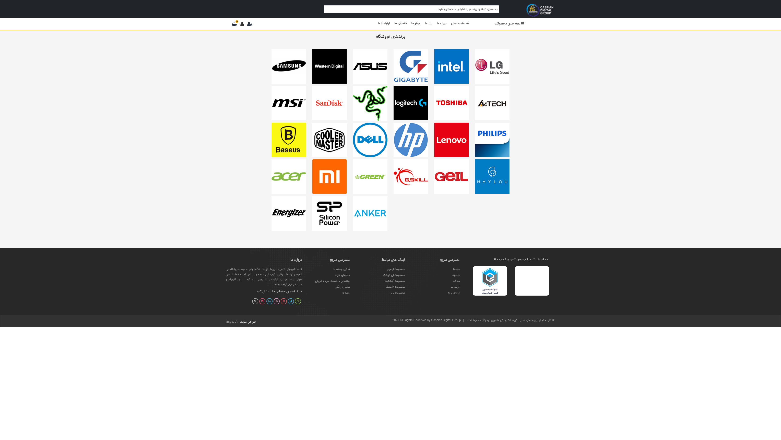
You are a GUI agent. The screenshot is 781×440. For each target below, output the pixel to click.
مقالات (456, 281)
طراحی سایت (248, 322)
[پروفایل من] (242, 24)
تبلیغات (346, 292)
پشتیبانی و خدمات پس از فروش (332, 281)
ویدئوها (456, 275)
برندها (456, 269)
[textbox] (411, 9)
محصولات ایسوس (395, 269)
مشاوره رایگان (342, 287)
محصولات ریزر (397, 292)
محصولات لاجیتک (395, 287)
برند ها (428, 23)
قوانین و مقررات (341, 269)
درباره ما (441, 23)
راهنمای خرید (342, 275)
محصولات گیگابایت (395, 281)
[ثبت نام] (249, 24)
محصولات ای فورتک (394, 275)
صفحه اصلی (458, 23)
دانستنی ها (401, 23)
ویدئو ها (415, 23)
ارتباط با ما (384, 23)
